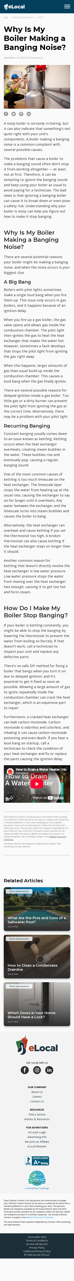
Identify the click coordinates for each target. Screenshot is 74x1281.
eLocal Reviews (37, 1146)
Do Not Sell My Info (37, 1244)
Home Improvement (22, 17)
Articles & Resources (37, 1119)
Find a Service (37, 1114)
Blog (6, 17)
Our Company (37, 1087)
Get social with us (37, 1062)
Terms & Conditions (37, 1240)
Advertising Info (37, 1137)
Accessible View (37, 1237)
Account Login (37, 1132)
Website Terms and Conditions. (40, 1217)
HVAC (40, 17)
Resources (37, 1109)
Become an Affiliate (37, 1141)
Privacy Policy (37, 1247)
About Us (37, 1092)
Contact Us (37, 1101)
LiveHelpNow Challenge (37, 1188)
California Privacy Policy (37, 1251)
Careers (37, 1096)
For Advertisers (37, 1127)
